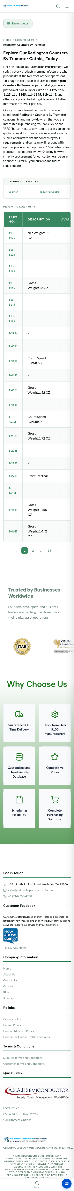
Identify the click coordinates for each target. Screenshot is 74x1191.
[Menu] (67, 6)
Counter (13, 191)
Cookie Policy (12, 1025)
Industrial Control (50, 191)
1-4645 (13, 531)
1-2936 (13, 333)
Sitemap (8, 998)
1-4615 (13, 346)
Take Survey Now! (14, 947)
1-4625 (13, 360)
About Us (9, 974)
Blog (6, 992)
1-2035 (13, 436)
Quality (8, 986)
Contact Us (10, 980)
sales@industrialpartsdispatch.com (30, 890)
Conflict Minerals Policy (18, 1031)
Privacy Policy (12, 1019)
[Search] (58, 6)
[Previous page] (16, 550)
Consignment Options (17, 1119)
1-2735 (13, 463)
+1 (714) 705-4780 (20, 896)
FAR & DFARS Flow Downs (20, 1114)
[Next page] (57, 550)
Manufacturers (24, 39)
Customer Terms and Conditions (24, 1063)
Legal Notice (11, 1108)
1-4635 (13, 390)
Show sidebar (20, 23)
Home (7, 39)
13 (49, 550)
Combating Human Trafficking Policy (26, 1037)
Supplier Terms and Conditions (23, 1057)
